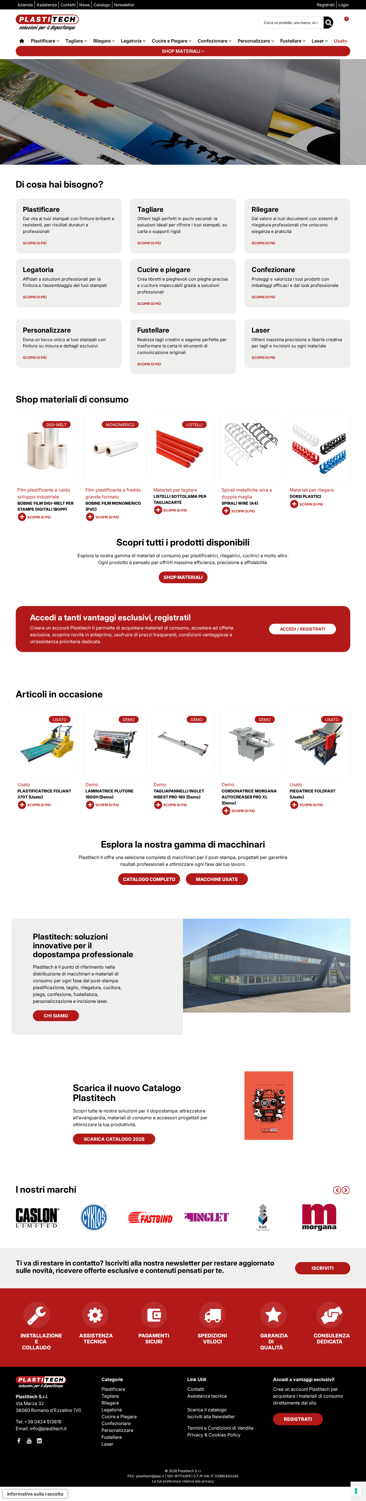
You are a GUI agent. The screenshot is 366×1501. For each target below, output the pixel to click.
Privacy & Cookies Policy (213, 1435)
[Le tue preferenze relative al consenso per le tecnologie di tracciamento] (356, 1491)
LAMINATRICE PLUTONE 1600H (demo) (109, 793)
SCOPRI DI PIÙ (35, 243)
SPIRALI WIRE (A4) (240, 503)
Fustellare (290, 41)
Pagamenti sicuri (153, 1339)
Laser (318, 41)
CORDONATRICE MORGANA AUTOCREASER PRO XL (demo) (249, 796)
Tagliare (74, 41)
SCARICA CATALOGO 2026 (114, 1139)
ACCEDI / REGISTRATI (302, 629)
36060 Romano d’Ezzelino (44, 1410)
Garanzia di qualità (274, 1342)
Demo (91, 784)
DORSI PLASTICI (305, 496)
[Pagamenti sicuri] (154, 1317)
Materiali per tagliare (175, 490)
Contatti (195, 1389)
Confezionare (212, 41)
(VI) (77, 1410)
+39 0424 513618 (42, 1421)
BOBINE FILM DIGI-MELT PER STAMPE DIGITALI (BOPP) (45, 506)
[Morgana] (319, 1217)
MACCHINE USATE (217, 879)
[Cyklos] (94, 1217)
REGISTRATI (298, 1419)
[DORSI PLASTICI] (319, 448)
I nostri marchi (46, 1189)
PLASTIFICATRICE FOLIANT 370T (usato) (44, 793)
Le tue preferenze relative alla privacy (183, 1481)
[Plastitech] (47, 22)
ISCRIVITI (323, 1268)
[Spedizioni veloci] (212, 1317)
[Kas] (263, 1217)
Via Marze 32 (30, 1403)
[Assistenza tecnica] (95, 1317)
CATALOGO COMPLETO (149, 879)
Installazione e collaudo (41, 1342)
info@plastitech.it (48, 1428)
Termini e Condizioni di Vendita (220, 1428)
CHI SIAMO (56, 1016)
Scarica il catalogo (207, 1410)
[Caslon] (38, 1217)
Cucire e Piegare (169, 41)
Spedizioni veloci (212, 1339)
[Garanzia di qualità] (271, 1317)
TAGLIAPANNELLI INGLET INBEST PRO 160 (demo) (179, 793)
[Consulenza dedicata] (330, 1317)
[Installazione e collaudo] (36, 1317)
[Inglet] (207, 1217)
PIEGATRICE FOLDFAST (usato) (312, 793)
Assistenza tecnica (96, 1339)
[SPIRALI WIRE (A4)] (251, 448)
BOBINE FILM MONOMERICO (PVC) (113, 506)
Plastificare (43, 41)
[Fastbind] (150, 1217)
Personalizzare (254, 41)
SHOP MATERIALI (181, 51)
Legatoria (131, 41)
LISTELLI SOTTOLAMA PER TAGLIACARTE (180, 499)
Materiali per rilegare (312, 490)
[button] (337, 1189)
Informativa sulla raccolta (35, 1494)
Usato (340, 41)
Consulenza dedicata (332, 1339)
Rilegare (102, 41)
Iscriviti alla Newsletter (211, 1416)
